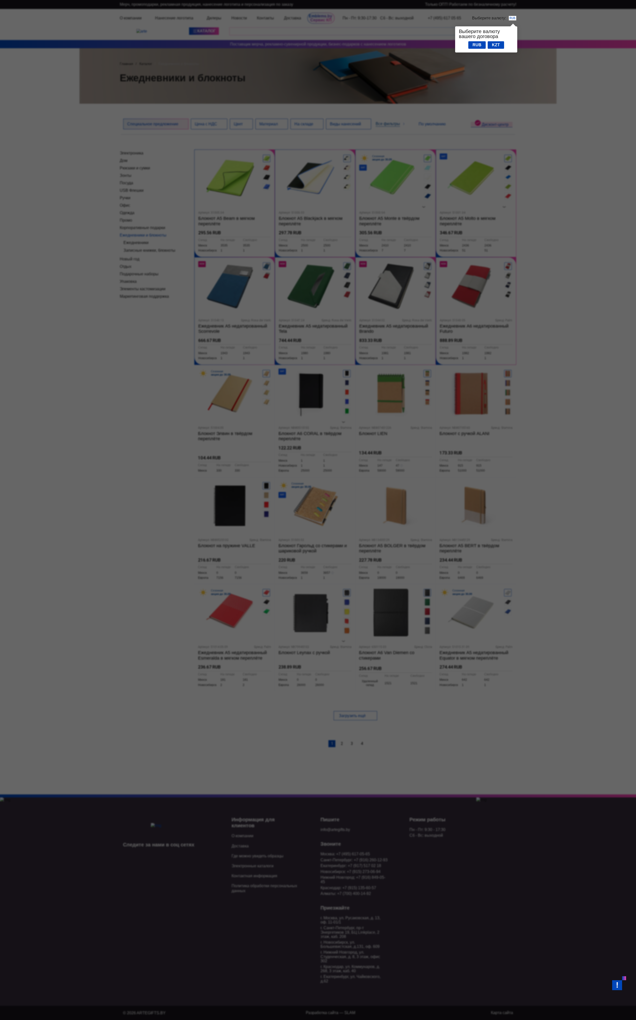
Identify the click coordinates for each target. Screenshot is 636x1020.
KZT (496, 45)
